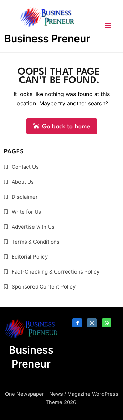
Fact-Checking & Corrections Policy (55, 271)
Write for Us (26, 211)
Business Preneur (47, 38)
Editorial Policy (30, 256)
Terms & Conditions (35, 241)
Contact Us (25, 167)
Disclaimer (25, 196)
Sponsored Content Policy (44, 286)
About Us (23, 181)
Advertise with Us (33, 226)
